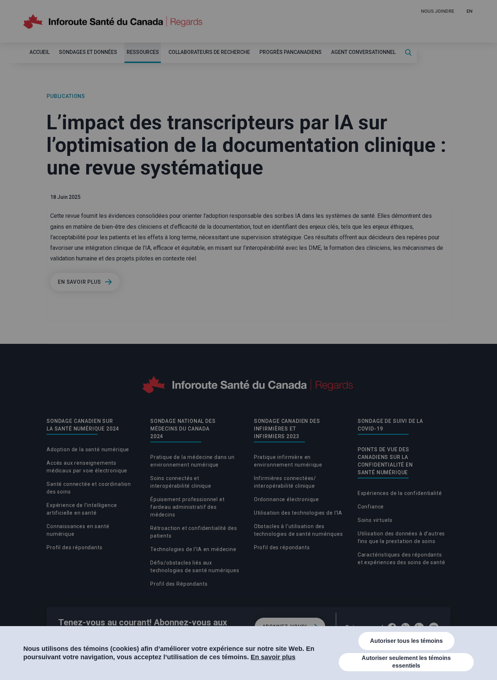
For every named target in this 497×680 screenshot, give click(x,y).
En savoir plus (273, 657)
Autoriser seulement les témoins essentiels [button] (406, 662)
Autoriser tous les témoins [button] (406, 641)
